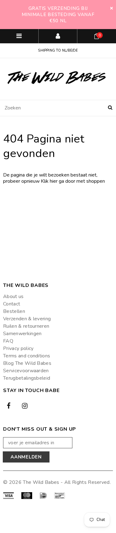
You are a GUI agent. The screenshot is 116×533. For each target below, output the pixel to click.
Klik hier (50, 181)
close (111, 8)
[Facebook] (8, 405)
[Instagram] (24, 405)
